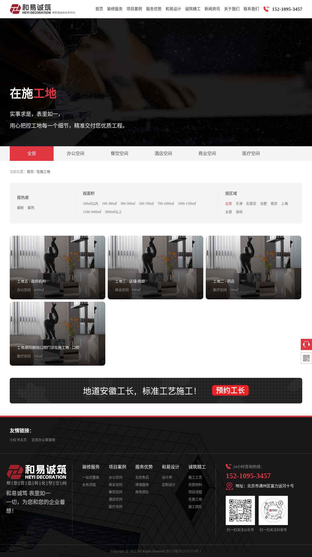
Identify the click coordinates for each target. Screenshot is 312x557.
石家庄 (251, 203)
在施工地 (43, 172)
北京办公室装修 (43, 440)
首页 (99, 9)
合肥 (263, 203)
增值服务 (142, 485)
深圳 (239, 212)
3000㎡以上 (113, 212)
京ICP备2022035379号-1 (183, 551)
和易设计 (173, 9)
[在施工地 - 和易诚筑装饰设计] (42, 9)
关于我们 (232, 9)
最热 (31, 208)
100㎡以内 (90, 203)
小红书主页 (18, 440)
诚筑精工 (193, 9)
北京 (228, 203)
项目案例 (134, 9)
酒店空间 (163, 153)
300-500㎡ (127, 203)
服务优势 (154, 9)
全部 (31, 153)
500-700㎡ (146, 203)
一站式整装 (90, 477)
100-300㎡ (109, 203)
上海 (284, 203)
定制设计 (169, 485)
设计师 (167, 477)
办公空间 (75, 153)
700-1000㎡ (165, 203)
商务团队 (142, 492)
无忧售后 (142, 477)
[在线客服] (306, 344)
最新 (20, 208)
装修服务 (115, 9)
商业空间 (207, 153)
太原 (228, 212)
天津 (239, 203)
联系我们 (251, 9)
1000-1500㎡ (187, 203)
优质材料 (195, 485)
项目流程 (195, 492)
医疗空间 (251, 153)
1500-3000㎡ (92, 212)
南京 (274, 203)
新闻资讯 (212, 9)
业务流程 (89, 485)
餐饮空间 (119, 153)
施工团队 (195, 506)
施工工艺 (195, 477)
